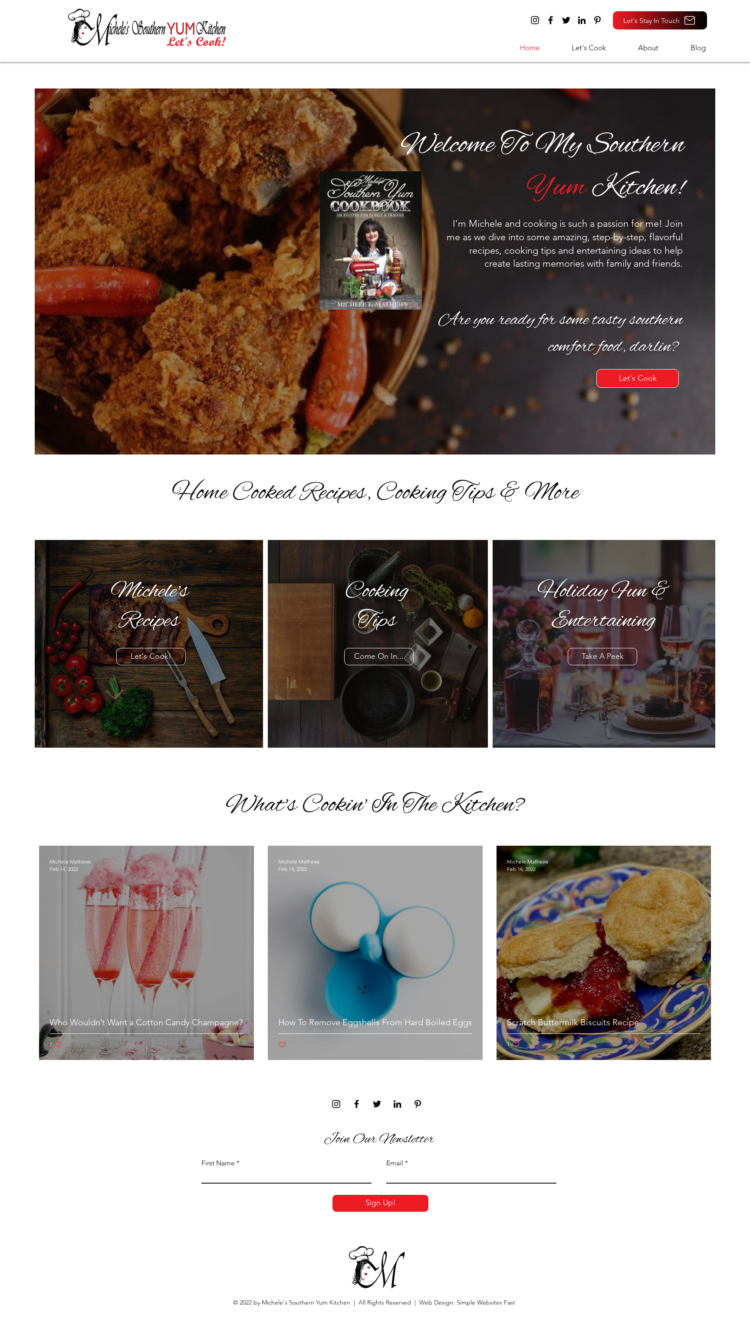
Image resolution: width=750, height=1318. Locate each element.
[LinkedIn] (581, 20)
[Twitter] (566, 20)
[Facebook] (550, 20)
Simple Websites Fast (486, 1302)
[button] (579, 48)
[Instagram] (535, 20)
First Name (218, 1163)
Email (394, 1163)
